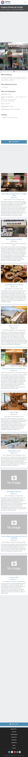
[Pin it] (15, 751)
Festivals (14, 731)
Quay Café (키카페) (14, 451)
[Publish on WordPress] (17, 751)
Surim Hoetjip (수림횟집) (14, 239)
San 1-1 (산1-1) (14, 326)
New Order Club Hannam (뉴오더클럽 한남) (14, 194)
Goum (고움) (14, 412)
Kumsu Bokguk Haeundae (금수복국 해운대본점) (14, 537)
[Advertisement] (14, 27)
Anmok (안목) (14, 577)
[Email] (20, 751)
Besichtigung (14, 734)
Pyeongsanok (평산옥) (14, 491)
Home (2, 9)
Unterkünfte (14, 742)
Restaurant (8, 9)
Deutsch (14, 729)
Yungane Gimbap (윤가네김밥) (17, 9)
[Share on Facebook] (9, 751)
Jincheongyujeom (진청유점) (14, 285)
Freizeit (14, 748)
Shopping (14, 739)
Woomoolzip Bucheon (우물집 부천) (14, 368)
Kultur (14, 745)
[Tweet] (11, 751)
